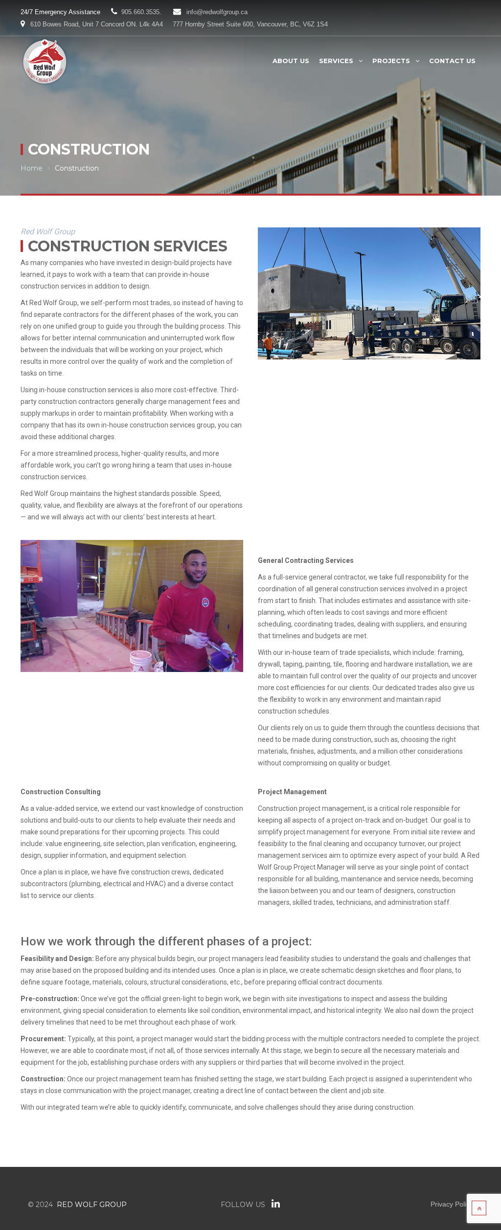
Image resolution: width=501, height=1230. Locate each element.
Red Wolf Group (92, 1204)
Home (32, 168)
